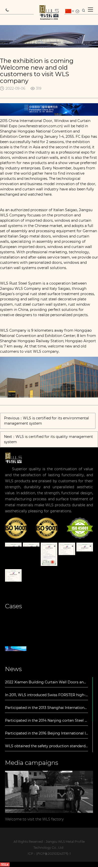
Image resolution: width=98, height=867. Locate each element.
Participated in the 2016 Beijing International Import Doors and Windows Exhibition (46, 733)
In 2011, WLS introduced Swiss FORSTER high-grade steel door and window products (46, 695)
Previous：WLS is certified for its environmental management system (46, 421)
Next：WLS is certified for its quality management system (48, 439)
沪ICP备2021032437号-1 (53, 853)
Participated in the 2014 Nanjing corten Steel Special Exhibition (46, 720)
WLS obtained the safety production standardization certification (46, 746)
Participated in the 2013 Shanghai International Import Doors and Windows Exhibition (46, 707)
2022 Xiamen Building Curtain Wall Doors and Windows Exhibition (46, 682)
